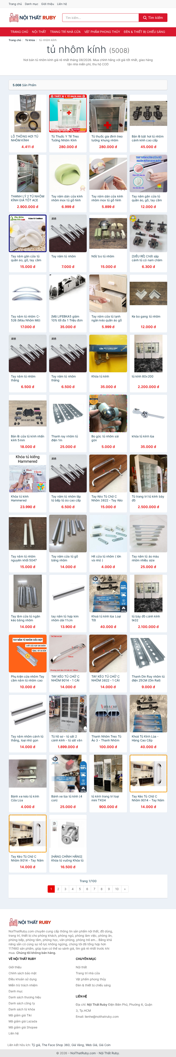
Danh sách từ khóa (22, 1009)
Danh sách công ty (22, 1003)
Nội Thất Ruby (109, 1053)
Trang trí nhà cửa (65, 32)
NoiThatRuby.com (83, 1053)
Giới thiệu (47, 4)
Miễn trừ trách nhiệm (23, 985)
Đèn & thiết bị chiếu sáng (144, 32)
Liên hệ (62, 4)
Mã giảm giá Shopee (23, 1027)
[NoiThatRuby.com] (32, 17)
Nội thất (39, 32)
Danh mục (31, 4)
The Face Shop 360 (56, 1045)
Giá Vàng (77, 1045)
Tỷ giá (36, 1045)
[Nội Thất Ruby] (30, 922)
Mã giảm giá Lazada (23, 1021)
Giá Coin (105, 1045)
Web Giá (91, 1045)
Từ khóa (30, 40)
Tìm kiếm (155, 17)
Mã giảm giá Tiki (20, 1015)
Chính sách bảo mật (22, 973)
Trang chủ (15, 4)
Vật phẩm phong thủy (102, 32)
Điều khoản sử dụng (23, 979)
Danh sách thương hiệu (25, 997)
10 (117, 889)
